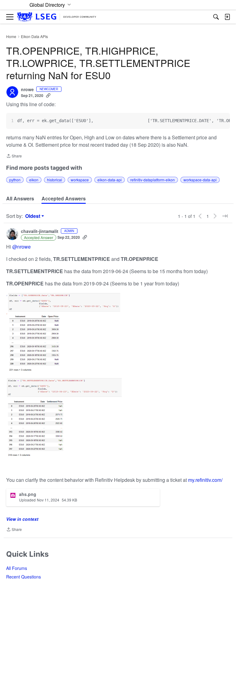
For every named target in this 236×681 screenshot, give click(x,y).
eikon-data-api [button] (109, 179)
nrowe (27, 89)
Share (14, 156)
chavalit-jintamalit (39, 231)
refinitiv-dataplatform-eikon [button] (152, 179)
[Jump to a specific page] (225, 216)
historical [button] (54, 179)
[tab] (20, 198)
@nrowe (21, 246)
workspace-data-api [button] (200, 179)
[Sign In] (227, 17)
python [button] (15, 179)
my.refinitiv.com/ (205, 479)
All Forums (16, 568)
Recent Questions (23, 577)
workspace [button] (80, 179)
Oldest (33, 216)
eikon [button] (33, 179)
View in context (22, 519)
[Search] (216, 17)
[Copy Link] (48, 95)
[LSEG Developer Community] (56, 17)
